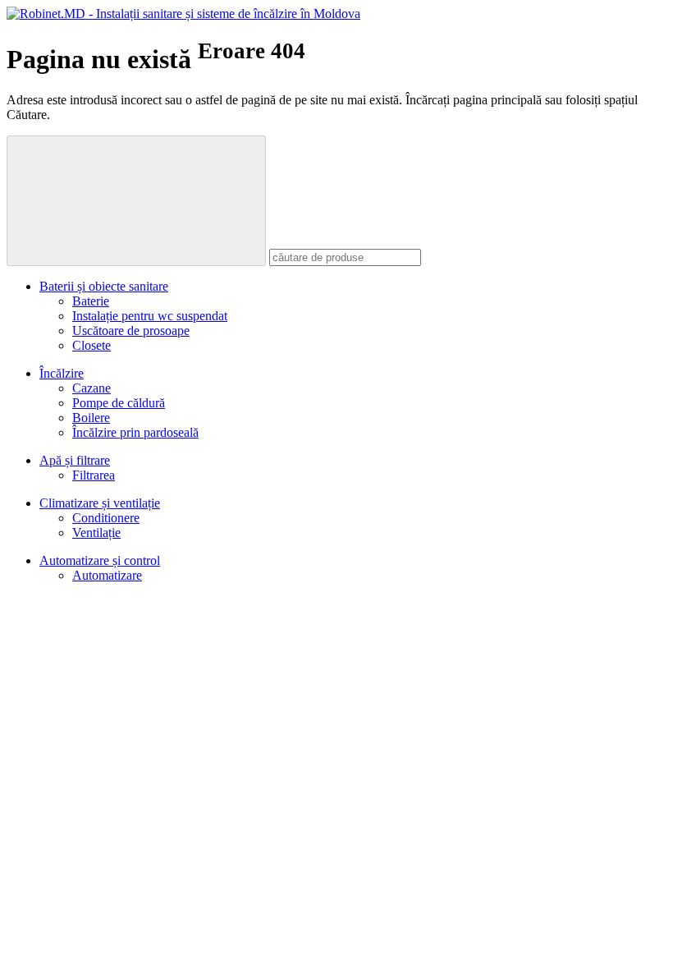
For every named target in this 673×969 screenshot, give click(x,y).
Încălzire (61, 373)
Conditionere (106, 518)
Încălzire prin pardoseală (135, 432)
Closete (91, 345)
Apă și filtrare (74, 460)
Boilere (91, 418)
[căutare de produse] (136, 200)
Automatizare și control (99, 560)
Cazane (91, 388)
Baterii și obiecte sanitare (103, 286)
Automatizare (107, 575)
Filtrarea (93, 475)
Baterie (90, 301)
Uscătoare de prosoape (131, 331)
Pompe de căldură (118, 403)
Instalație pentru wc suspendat (149, 316)
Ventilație (96, 533)
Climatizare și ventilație (99, 503)
